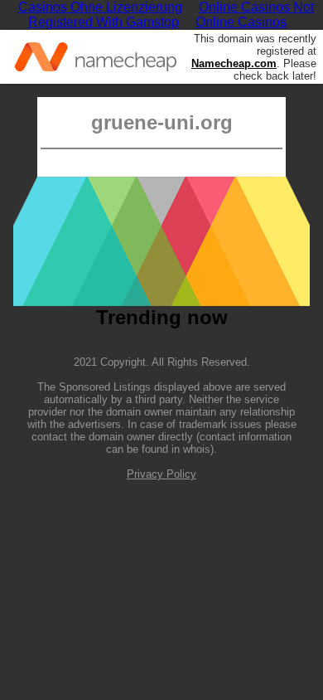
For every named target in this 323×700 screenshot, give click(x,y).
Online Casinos (241, 22)
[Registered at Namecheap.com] (96, 57)
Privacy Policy (161, 474)
